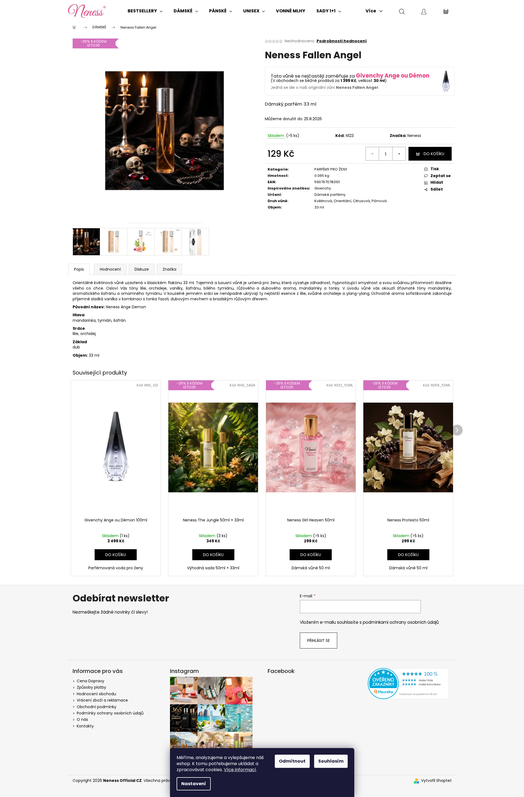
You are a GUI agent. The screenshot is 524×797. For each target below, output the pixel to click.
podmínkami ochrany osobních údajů (401, 622)
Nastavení (193, 783)
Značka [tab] (169, 269)
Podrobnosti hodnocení (342, 41)
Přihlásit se (318, 640)
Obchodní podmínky (96, 707)
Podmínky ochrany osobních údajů (110, 713)
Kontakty (85, 726)
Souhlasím (331, 761)
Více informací (240, 769)
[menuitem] (145, 11)
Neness (414, 135)
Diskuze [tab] (142, 269)
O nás (82, 719)
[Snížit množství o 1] (372, 153)
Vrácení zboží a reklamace (102, 700)
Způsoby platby (91, 687)
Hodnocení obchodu (96, 694)
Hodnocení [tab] (110, 269)
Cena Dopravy (90, 681)
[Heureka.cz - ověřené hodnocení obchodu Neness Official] (408, 683)
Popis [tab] (79, 269)
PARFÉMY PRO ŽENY (330, 169)
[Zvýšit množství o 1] (398, 153)
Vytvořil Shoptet (436, 780)
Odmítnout (292, 761)
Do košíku (434, 153)
